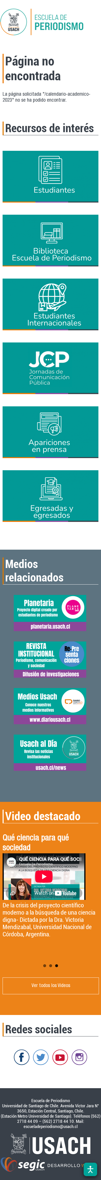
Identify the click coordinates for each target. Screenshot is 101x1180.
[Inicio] (50, 23)
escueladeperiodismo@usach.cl (51, 1126)
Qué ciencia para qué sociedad (36, 843)
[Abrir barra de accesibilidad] (90, 1169)
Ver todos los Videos (51, 985)
